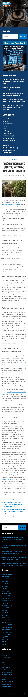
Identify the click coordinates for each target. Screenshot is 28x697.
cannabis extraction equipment (11, 205)
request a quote (6, 479)
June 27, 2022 (21, 175)
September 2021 (7, 605)
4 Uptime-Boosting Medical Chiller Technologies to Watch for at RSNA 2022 (13, 81)
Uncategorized (7, 153)
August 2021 (5, 608)
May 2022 (5, 586)
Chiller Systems (7, 124)
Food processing (7, 136)
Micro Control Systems (9, 148)
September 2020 (7, 632)
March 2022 (5, 591)
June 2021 (5, 613)
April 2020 (5, 644)
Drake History (6, 133)
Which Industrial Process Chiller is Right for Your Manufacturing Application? (12, 107)
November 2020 (7, 627)
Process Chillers (7, 150)
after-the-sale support (13, 484)
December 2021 (6, 598)
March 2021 (5, 618)
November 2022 (7, 574)
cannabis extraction (16, 492)
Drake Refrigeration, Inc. (12, 694)
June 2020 (5, 639)
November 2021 (6, 601)
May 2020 (5, 642)
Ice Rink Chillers (7, 138)
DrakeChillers (10, 175)
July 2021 (4, 610)
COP (3, 126)
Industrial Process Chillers (10, 143)
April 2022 (5, 589)
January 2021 (6, 622)
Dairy (4, 129)
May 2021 (5, 615)
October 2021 (6, 603)
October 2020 (6, 630)
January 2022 (6, 596)
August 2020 (6, 634)
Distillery (5, 131)
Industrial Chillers (7, 141)
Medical (4, 145)
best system (22, 362)
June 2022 (5, 584)
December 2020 (7, 625)
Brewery (5, 119)
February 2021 (6, 620)
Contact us (20, 475)
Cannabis (5, 121)
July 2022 (5, 581)
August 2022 (6, 579)
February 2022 (6, 593)
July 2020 (5, 637)
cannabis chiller (7, 492)
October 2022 (6, 577)
